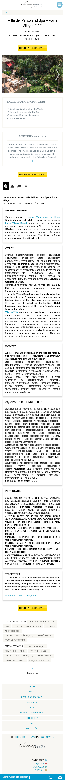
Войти (6, 777)
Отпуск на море (39, 651)
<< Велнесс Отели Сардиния (20, 596)
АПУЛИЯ (39, 770)
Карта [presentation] (26, 186)
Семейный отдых (15, 651)
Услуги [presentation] (12, 186)
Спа (7, 627)
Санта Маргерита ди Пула (44, 217)
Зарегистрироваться (19, 777)
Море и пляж (12, 631)
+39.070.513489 (46, 737)
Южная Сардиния (15, 641)
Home (32, 686)
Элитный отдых (35, 647)
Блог (32, 708)
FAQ (32, 723)
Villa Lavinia (11, 312)
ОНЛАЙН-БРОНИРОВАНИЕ (32, 713)
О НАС (32, 692)
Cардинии (32, 702)
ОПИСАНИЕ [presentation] (5, 186)
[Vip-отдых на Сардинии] (35, 4)
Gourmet (50, 627)
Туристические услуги (32, 697)
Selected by (32, 718)
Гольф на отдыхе (15, 661)
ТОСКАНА (38, 767)
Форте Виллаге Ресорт (42, 622)
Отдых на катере (39, 661)
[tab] (6, 186)
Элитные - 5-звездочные (27, 627)
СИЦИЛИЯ (38, 764)
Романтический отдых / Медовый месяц (28, 636)
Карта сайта (32, 729)
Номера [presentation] (19, 186)
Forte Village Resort (16, 223)
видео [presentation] (33, 186)
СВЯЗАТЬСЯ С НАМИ (24, 737)
